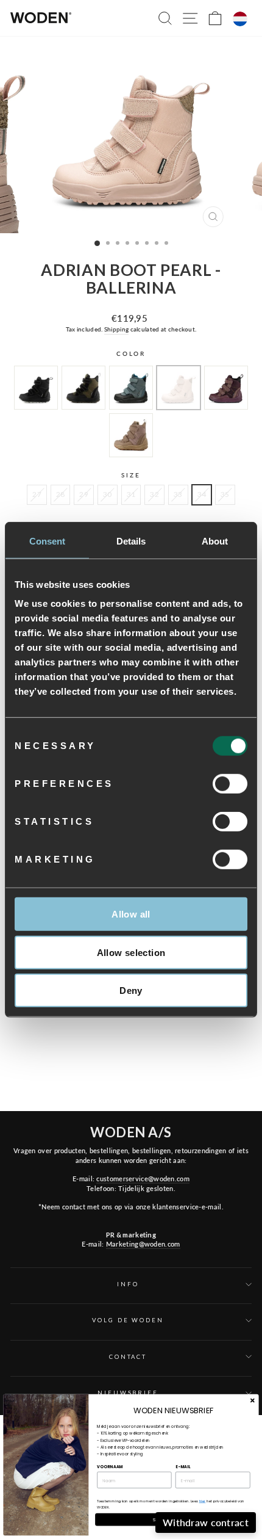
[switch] (230, 784)
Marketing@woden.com (143, 1244)
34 (202, 494)
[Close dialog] (252, 1400)
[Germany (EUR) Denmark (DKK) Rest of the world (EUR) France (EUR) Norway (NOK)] (240, 19)
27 (36, 494)
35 (225, 494)
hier (202, 1501)
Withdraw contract (206, 1522)
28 (60, 494)
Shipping (116, 329)
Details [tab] (131, 540)
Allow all (131, 914)
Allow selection (131, 952)
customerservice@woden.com (142, 1178)
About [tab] (215, 540)
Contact (128, 1356)
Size (130, 475)
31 (131, 494)
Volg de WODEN (127, 1320)
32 (154, 494)
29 (83, 494)
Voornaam (110, 1466)
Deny (131, 990)
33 (178, 494)
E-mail (182, 1466)
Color (131, 353)
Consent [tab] (47, 540)
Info (127, 1284)
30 (107, 494)
